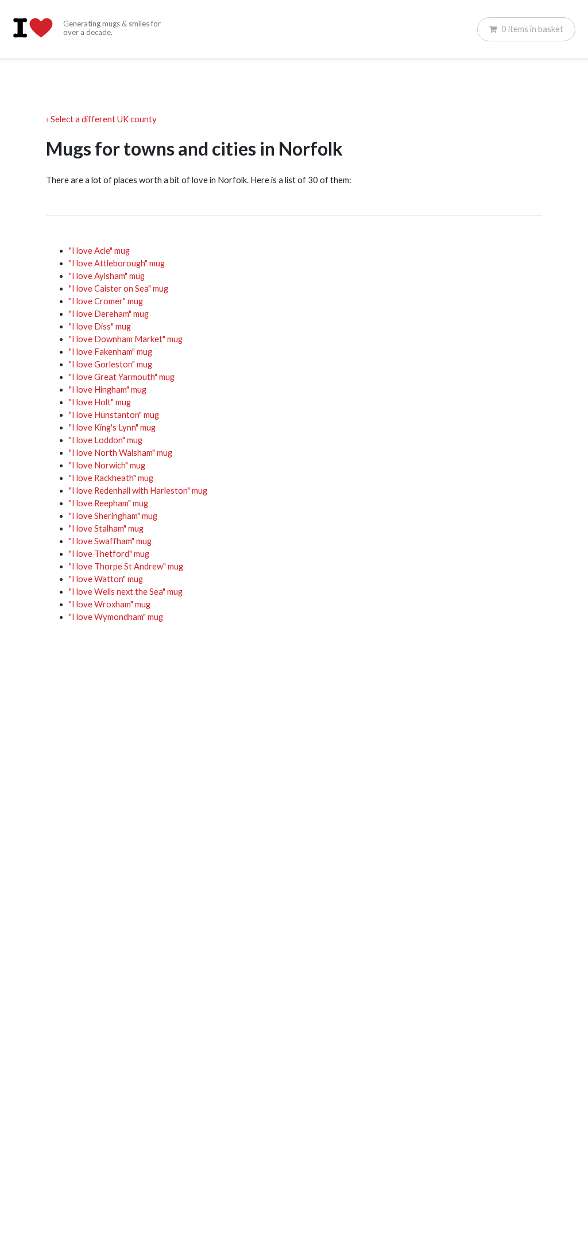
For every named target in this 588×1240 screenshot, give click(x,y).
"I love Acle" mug (99, 250)
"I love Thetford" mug (109, 554)
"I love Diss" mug (100, 326)
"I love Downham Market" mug (126, 339)
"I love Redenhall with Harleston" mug (138, 490)
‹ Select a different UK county (101, 119)
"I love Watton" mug (106, 579)
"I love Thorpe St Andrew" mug (126, 566)
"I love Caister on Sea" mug (118, 288)
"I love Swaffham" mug (110, 541)
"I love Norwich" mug (107, 465)
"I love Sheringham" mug (113, 516)
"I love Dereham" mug (109, 314)
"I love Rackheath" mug (111, 478)
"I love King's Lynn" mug (112, 427)
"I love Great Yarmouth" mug (122, 377)
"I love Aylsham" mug (107, 276)
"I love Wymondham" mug (116, 617)
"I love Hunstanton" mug (114, 415)
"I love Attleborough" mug (117, 263)
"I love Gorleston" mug (110, 364)
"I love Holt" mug (100, 402)
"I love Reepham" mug (108, 503)
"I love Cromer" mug (106, 301)
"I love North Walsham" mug (120, 453)
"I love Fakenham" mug (110, 351)
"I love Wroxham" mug (109, 604)
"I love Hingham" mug (107, 389)
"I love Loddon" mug (105, 440)
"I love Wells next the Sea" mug (126, 591)
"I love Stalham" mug (106, 528)
